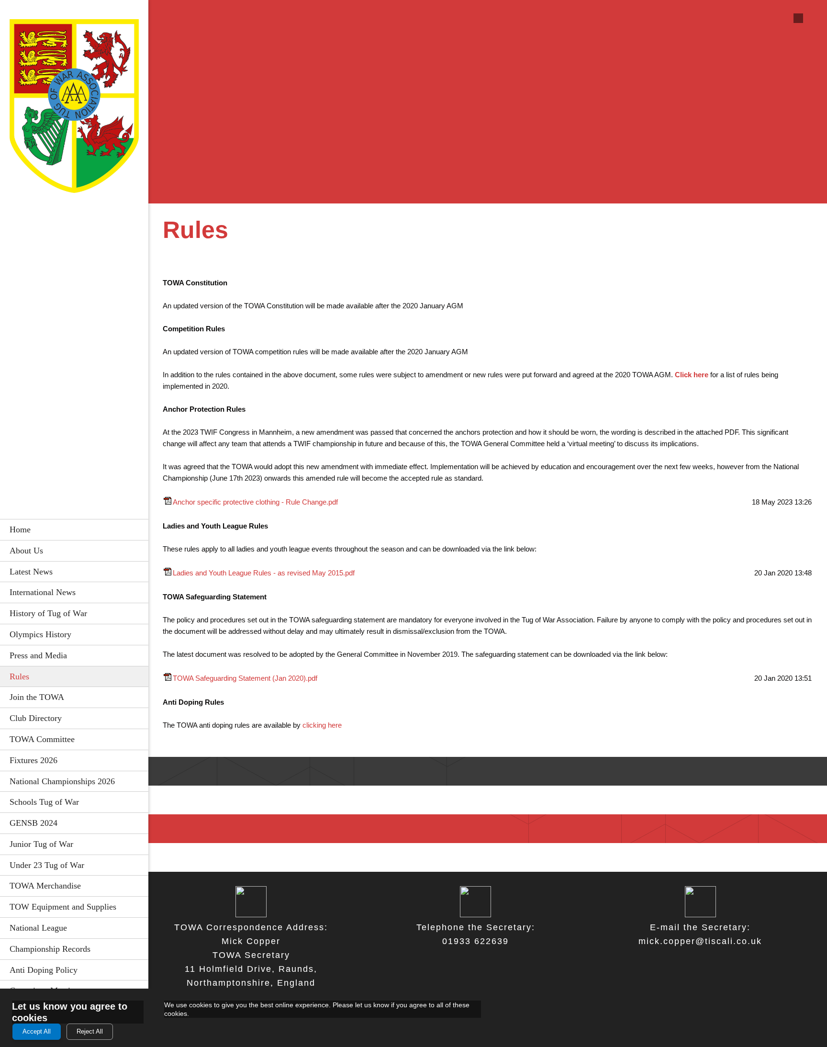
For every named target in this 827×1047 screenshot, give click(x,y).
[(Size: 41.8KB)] (167, 678)
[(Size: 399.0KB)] (167, 502)
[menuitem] (74, 529)
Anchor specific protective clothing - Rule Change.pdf (255, 502)
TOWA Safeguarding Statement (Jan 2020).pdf (245, 678)
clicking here (322, 725)
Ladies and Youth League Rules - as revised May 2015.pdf (264, 573)
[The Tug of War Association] (74, 108)
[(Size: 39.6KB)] (167, 573)
